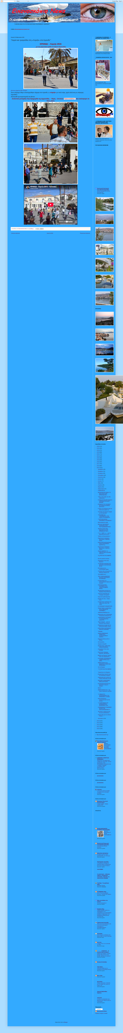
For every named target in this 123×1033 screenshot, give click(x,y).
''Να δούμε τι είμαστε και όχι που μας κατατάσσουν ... (104, 712)
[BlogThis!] (38, 229)
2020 (98, 458)
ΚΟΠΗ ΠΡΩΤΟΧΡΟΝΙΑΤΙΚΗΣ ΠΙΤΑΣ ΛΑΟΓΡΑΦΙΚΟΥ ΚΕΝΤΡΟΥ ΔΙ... (104, 543)
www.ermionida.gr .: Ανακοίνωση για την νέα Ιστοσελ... (104, 700)
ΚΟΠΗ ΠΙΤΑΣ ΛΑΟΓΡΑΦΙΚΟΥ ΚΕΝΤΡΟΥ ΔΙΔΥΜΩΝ (104, 629)
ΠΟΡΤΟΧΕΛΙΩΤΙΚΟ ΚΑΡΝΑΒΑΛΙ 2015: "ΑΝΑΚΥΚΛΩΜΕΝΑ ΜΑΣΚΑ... (103, 586)
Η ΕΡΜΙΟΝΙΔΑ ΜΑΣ (101, 891)
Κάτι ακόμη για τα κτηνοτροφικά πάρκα (103, 569)
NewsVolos (99, 981)
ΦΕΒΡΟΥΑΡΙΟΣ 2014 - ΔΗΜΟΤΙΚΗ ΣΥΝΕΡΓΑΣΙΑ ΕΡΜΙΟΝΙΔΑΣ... (104, 664)
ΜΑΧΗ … (100, 688)
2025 (98, 448)
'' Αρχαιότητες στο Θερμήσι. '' (104, 672)
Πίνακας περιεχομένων (102, 902)
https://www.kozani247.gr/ (102, 734)
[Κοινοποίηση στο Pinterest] (43, 229)
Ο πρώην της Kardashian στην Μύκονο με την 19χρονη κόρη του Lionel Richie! (104, 1000)
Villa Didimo (100, 967)
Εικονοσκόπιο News (102, 1011)
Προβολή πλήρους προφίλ (101, 1013)
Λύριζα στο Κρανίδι (102, 644)
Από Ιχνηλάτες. (101, 642)
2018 (98, 461)
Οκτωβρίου (100, 473)
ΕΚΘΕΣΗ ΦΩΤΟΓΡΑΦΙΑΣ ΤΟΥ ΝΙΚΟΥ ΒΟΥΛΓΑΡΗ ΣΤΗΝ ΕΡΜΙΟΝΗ (107, 746)
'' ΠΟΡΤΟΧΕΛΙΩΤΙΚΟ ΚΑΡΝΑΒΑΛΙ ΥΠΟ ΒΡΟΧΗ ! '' (105, 520)
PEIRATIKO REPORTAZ (102, 853)
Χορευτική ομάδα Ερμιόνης (104, 596)
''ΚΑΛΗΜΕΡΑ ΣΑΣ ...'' (102, 574)
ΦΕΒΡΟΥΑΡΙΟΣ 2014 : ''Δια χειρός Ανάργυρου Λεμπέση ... (104, 691)
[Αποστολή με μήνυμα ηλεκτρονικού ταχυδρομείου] (36, 229)
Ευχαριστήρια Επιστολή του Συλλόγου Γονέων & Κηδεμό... (104, 685)
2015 (98, 467)
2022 (98, 454)
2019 (98, 459)
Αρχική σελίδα (50, 233)
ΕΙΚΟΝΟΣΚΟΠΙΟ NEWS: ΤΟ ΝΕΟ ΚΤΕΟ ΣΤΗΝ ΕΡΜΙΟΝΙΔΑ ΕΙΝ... (104, 493)
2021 (98, 456)
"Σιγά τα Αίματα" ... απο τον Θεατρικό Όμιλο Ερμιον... (104, 622)
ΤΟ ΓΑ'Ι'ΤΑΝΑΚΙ (101, 667)
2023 (98, 452)
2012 (98, 724)
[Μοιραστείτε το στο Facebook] (41, 229)
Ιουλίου (100, 479)
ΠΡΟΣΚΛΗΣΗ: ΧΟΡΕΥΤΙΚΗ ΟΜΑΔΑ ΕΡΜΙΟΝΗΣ (104, 646)
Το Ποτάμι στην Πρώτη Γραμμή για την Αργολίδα (105, 512)
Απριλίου (100, 485)
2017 (98, 463)
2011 (98, 726)
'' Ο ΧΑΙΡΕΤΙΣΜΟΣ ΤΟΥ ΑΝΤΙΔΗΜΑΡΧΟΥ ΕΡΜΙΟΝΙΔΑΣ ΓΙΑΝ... (103, 704)
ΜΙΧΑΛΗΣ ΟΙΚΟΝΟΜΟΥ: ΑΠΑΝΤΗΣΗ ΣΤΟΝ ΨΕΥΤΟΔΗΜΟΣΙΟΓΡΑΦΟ (104, 525)
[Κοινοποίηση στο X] (39, 229)
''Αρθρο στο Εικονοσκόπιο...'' (104, 536)
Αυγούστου (100, 477)
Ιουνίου (100, 481)
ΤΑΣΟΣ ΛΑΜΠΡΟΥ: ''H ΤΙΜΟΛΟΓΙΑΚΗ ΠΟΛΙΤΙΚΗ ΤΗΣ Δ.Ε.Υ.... (104, 552)
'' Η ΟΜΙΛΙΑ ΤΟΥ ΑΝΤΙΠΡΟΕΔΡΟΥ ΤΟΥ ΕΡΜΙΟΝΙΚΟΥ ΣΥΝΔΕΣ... (104, 695)
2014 (98, 720)
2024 (98, 450)
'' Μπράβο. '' (100, 631)
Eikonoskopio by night (103, 522)
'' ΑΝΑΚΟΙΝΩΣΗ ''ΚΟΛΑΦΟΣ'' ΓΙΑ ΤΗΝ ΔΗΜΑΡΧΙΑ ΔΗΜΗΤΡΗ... (104, 619)
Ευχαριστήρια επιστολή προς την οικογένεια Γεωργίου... (104, 675)
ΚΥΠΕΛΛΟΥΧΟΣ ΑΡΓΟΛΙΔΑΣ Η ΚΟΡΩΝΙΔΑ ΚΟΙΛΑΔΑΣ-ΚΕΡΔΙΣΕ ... (105, 501)
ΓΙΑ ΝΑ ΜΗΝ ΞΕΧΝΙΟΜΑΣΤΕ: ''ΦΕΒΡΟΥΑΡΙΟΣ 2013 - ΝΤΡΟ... (104, 659)
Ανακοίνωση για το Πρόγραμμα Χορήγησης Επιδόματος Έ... (105, 615)
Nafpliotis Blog (100, 909)
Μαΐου (99, 483)
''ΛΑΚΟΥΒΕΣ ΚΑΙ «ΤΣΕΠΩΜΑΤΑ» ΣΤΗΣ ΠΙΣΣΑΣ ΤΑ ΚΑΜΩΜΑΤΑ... (104, 516)
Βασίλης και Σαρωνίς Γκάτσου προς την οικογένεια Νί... (104, 656)
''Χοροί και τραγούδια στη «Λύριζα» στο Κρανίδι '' (103, 594)
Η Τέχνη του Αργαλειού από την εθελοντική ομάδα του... (105, 509)
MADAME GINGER (101, 885)
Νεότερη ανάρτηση (15, 233)
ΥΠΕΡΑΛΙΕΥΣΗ (101, 490)
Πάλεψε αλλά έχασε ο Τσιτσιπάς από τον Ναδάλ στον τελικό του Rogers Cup (103, 984)
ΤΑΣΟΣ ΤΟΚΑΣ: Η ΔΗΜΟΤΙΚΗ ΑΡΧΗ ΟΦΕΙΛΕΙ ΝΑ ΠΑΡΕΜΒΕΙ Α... (104, 609)
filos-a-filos (99, 975)
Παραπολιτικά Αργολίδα (102, 922)
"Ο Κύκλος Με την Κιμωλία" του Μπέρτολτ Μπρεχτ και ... (105, 572)
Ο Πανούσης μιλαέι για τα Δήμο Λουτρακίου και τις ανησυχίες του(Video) (103, 792)
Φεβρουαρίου (101, 488)
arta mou (99, 942)
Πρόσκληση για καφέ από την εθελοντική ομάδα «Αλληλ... (104, 626)
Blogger (66, 1022)
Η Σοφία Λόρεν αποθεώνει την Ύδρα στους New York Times (104, 603)
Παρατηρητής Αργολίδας (103, 861)
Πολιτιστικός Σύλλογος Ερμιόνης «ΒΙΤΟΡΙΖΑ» (103, 653)
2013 (98, 722)
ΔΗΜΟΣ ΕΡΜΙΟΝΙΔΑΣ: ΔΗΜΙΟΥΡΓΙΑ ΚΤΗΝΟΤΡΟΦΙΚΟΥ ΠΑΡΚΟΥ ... (103, 635)
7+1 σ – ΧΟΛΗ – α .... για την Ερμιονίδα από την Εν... (104, 534)
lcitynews (99, 789)
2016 (98, 465)
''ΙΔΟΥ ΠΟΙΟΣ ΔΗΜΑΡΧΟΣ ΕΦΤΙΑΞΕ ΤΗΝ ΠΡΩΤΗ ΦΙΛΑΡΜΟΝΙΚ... (104, 577)
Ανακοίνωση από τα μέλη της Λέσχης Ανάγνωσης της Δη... (105, 678)
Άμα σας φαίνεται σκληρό (103, 558)
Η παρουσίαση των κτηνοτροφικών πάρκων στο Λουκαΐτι (105, 582)
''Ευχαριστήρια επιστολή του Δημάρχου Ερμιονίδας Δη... (104, 591)
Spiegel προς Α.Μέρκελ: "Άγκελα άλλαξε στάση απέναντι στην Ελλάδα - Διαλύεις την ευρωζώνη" (104, 954)
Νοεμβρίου (100, 471)
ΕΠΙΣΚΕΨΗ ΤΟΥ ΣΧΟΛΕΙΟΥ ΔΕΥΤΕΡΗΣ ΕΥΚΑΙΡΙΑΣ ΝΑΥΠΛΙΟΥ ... (104, 505)
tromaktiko (99, 933)
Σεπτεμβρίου (101, 475)
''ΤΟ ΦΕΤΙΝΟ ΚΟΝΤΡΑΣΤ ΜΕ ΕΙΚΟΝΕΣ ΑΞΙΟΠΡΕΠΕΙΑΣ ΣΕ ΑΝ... (104, 565)
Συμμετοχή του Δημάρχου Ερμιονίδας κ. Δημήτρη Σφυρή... (103, 539)
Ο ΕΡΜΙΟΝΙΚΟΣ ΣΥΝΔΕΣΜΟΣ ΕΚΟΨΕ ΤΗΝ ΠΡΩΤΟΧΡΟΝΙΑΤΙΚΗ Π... (104, 708)
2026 (98, 446)
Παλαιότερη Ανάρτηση (85, 233)
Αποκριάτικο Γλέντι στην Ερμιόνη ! (103, 561)
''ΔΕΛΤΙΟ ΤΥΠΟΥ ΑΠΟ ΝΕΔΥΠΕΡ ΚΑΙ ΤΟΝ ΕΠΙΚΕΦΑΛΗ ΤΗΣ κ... (103, 530)
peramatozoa (100, 775)
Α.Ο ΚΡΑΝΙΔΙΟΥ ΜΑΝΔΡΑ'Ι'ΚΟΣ (105, 606)
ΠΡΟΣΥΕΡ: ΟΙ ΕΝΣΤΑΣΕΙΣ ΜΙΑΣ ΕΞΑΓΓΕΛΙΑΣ (104, 681)
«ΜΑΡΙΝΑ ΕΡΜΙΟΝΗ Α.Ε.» (104, 612)
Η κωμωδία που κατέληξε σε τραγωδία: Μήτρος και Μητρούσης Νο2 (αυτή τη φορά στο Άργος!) (104, 864)
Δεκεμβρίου (101, 469)
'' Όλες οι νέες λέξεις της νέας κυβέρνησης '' (104, 497)
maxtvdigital (100, 869)
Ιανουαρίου (100, 718)
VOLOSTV (99, 997)
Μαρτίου (100, 487)
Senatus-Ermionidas (102, 962)
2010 (98, 728)
